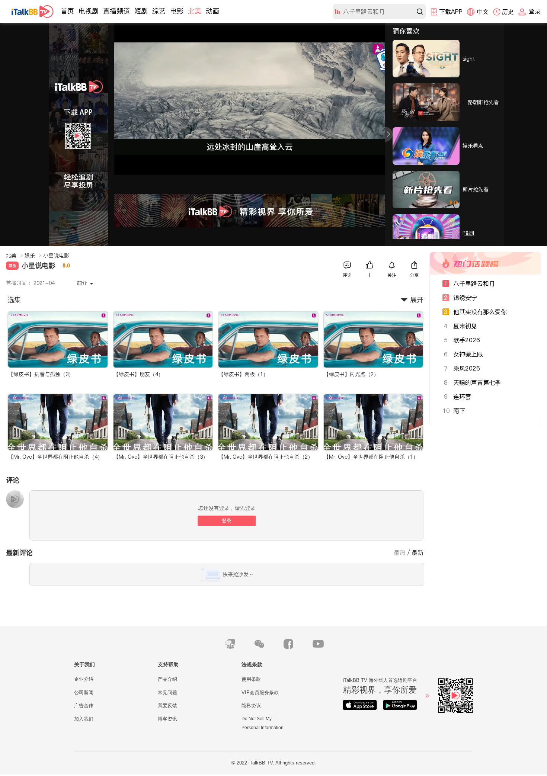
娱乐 (33, 255)
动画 (212, 11)
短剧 (141, 11)
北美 (194, 11)
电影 (176, 11)
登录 (226, 520)
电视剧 (89, 11)
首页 (67, 11)
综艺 (159, 11)
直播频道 (116, 11)
